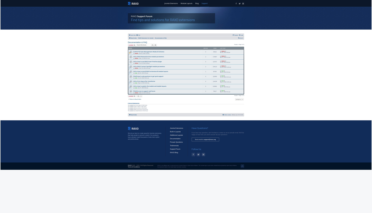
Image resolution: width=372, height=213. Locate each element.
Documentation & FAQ (137, 42)
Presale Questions (176, 142)
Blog (197, 3)
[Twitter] (240, 4)
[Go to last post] (225, 51)
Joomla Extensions (171, 3)
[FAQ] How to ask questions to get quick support (148, 76)
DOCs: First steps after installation (144, 81)
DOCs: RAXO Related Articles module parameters (148, 57)
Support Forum (175, 149)
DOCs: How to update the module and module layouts (149, 86)
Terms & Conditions (134, 167)
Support (205, 3)
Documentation (175, 138)
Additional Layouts (176, 135)
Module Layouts (186, 3)
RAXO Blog (174, 152)
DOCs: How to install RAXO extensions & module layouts (150, 71)
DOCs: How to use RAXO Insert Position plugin (147, 61)
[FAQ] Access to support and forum (144, 91)
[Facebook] (236, 4)
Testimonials (174, 145)
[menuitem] (138, 35)
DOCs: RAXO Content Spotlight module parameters (149, 66)
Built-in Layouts (175, 131)
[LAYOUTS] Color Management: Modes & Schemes (148, 52)
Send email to (205, 139)
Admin (136, 53)
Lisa (136, 73)
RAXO (130, 165)
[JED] (243, 4)
